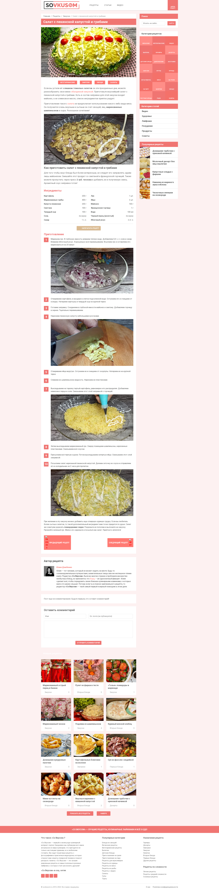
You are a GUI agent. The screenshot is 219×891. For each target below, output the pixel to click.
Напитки (146, 853)
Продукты (147, 131)
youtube (55, 876)
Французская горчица (100, 208)
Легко (94, 74)
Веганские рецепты (109, 845)
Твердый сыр (50, 212)
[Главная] (61, 5)
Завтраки (81, 767)
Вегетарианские (67, 82)
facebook (43, 876)
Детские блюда (108, 853)
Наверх (103, 813)
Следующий (118, 542)
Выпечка (105, 850)
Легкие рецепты (149, 872)
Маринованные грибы (54, 200)
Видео (145, 111)
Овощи (100, 82)
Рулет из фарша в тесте (87, 685)
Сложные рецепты (150, 877)
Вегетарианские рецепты (112, 848)
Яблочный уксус (98, 220)
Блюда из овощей (109, 843)
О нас (148, 887)
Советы (146, 136)
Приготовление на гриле (111, 855)
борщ (92, 578)
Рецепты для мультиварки (112, 861)
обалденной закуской (82, 91)
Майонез (95, 204)
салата (70, 103)
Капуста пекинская (52, 204)
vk (47, 876)
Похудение (147, 126)
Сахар (46, 220)
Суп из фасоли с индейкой (121, 760)
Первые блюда (116, 767)
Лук (92, 196)
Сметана (48, 208)
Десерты (113, 805)
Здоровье (147, 116)
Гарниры (146, 843)
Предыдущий (59, 542)
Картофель (49, 196)
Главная (46, 16)
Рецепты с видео (109, 871)
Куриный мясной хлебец (120, 724)
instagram (51, 876)
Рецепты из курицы (109, 863)
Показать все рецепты (80, 813)
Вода (93, 212)
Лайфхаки (147, 121)
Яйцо (93, 200)
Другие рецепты (149, 861)
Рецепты (56, 16)
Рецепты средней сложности (154, 874)
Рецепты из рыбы (109, 868)
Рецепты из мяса (109, 866)
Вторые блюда (83, 692)
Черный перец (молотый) (102, 216)
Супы (104, 876)
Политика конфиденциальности (165, 887)
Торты (104, 879)
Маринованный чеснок (54, 724)
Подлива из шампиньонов (88, 724)
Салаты (113, 82)
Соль (46, 216)
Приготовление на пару (111, 858)
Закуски (66, 16)
